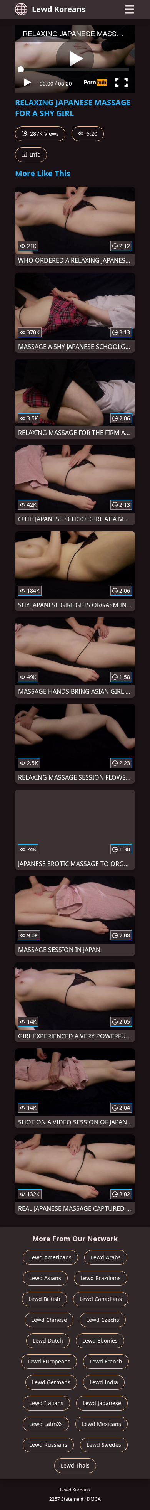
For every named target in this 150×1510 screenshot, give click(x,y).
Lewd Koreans (58, 9)
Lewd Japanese (102, 1403)
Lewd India (104, 1382)
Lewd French (106, 1361)
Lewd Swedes (104, 1444)
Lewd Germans (51, 1382)
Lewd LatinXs (46, 1423)
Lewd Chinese (49, 1319)
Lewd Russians (48, 1444)
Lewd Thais (75, 1465)
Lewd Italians (46, 1403)
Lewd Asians (45, 1278)
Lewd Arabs (106, 1257)
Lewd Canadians (101, 1299)
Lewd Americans (50, 1257)
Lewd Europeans (49, 1361)
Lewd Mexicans (101, 1423)
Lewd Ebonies (100, 1340)
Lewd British (44, 1299)
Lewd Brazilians (100, 1278)
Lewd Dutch (48, 1340)
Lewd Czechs (102, 1319)
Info (34, 154)
